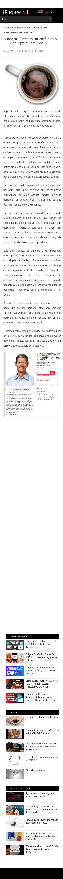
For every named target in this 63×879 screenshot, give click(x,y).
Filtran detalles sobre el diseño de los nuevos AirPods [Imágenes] (41, 849)
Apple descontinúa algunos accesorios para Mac (39, 795)
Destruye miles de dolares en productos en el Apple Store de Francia (41, 746)
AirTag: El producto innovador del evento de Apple (41, 821)
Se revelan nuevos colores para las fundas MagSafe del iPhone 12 (41, 836)
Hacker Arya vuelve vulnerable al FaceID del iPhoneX (42, 732)
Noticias (15, 27)
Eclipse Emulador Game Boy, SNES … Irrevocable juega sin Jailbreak (41, 657)
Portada (5, 27)
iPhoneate (16, 12)
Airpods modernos (35, 770)
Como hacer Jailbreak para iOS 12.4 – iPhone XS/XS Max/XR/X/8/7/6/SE (42, 683)
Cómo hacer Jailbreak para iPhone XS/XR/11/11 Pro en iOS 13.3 (40, 670)
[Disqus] (32, 573)
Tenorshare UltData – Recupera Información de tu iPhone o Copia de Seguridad (40, 697)
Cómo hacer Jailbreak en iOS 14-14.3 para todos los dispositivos (40, 644)
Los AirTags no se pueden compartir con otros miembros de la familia (41, 809)
